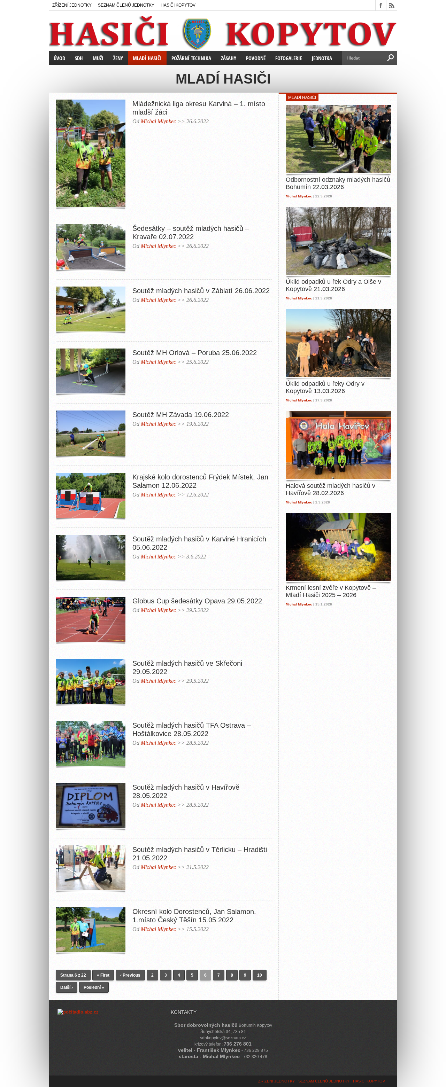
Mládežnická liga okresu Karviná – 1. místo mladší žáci (198, 108)
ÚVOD (59, 58)
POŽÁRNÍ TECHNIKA (191, 58)
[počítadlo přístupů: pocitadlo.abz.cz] (78, 1012)
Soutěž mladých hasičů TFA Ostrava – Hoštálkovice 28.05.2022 (191, 729)
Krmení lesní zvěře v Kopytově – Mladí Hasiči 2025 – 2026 (331, 591)
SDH (79, 58)
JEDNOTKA (322, 58)
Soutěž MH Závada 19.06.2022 (180, 415)
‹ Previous (130, 975)
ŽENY (118, 58)
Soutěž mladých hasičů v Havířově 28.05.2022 (185, 791)
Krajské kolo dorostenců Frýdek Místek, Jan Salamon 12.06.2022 (200, 481)
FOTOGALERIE (288, 58)
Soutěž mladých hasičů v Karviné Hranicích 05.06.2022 (199, 543)
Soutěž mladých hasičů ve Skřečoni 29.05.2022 (187, 667)
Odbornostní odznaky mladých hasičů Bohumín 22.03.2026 (338, 183)
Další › (66, 987)
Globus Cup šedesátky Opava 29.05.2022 (197, 601)
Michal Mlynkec (158, 121)
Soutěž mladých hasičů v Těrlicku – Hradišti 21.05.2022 (199, 854)
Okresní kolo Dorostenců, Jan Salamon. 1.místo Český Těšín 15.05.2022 (194, 916)
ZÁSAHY (228, 58)
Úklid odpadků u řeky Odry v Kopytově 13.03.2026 (325, 387)
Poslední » (94, 987)
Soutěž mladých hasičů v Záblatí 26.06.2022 (201, 291)
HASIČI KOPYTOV (178, 5)
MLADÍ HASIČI (147, 58)
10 (259, 975)
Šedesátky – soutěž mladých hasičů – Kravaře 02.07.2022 (190, 233)
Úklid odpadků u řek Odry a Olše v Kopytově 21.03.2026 (333, 285)
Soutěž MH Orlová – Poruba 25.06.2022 (194, 353)
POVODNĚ (256, 58)
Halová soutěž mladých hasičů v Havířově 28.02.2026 (330, 489)
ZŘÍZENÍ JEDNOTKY (72, 5)
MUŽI (98, 58)
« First (103, 975)
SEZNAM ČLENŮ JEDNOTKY (126, 5)
